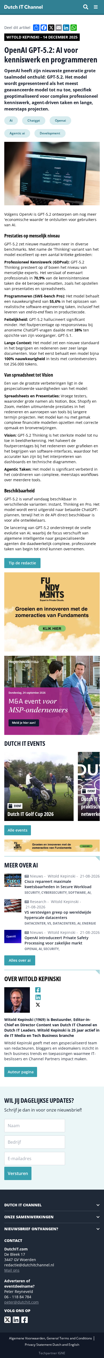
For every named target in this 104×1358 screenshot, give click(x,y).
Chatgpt (33, 120)
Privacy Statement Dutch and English (52, 1344)
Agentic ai (17, 133)
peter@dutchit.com (21, 1302)
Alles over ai (20, 960)
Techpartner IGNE (52, 1353)
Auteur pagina (21, 1071)
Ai (11, 120)
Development (50, 133)
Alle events (17, 830)
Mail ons (11, 1270)
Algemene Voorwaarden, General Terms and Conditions (51, 1338)
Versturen (18, 1173)
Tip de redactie (22, 562)
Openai (60, 120)
